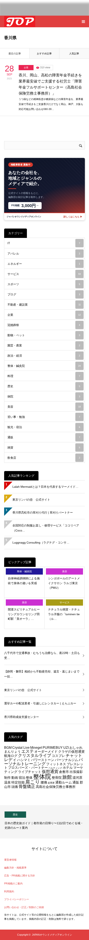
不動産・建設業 (44, 304)
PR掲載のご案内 (13, 883)
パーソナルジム (66, 760)
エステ (27, 751)
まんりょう (12, 751)
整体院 (42, 776)
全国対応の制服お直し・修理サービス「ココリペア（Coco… (45, 528)
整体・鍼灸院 (44, 366)
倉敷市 (64, 772)
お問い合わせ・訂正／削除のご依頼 (24, 907)
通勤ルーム (63, 782)
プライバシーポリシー (16, 899)
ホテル (68, 767)
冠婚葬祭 (43, 325)
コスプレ (58, 756)
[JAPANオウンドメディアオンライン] (19, 21)
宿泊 (22, 777)
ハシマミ (23, 760)
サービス (44, 274)
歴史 (43, 386)
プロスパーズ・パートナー (28, 767)
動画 (14, 777)
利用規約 (9, 891)
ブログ (43, 294)
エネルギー (43, 263)
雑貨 (43, 447)
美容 (44, 406)
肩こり (32, 782)
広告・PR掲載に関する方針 (19, 875)
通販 (43, 437)
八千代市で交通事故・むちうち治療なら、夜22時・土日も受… (42, 655)
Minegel (36, 747)
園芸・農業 (43, 345)
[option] (44, 821)
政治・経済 (43, 355)
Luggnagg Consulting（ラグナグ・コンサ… (40, 542)
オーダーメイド (46, 751)
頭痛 (14, 787)
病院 (43, 396)
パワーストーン (42, 760)
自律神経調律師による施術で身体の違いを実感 (24, 581)
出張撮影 (76, 772)
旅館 (67, 777)
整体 (29, 777)
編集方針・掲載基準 (15, 867)
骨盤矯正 (27, 786)
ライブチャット (29, 772)
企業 (26, 67)
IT (43, 243)
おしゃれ (76, 747)
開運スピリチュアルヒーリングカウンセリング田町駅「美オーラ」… (24, 614)
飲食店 (43, 457)
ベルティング (55, 768)
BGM (8, 747)
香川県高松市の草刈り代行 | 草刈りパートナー (42, 512)
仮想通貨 (50, 771)
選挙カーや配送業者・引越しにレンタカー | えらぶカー (40, 703)
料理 (43, 376)
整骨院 (57, 777)
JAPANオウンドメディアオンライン (52, 934)
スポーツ (43, 284)
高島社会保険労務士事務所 (56, 787)
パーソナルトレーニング (43, 761)
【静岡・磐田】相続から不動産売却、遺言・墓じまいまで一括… (41, 674)
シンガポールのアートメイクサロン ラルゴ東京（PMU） (64, 583)
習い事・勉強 (43, 417)
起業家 (51, 782)
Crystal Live (21, 747)
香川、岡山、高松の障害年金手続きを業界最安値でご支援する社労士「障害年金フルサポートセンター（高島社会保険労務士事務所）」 (50, 84)
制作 (7, 777)
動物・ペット (43, 335)
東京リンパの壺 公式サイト (31, 499)
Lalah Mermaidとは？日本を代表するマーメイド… (45, 486)
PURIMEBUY (53, 747)
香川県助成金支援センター (21, 717)
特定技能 (18, 782)
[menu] (83, 21)
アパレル (43, 253)
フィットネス (56, 764)
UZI (66, 747)
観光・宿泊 (43, 427)
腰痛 (44, 782)
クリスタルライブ (34, 755)
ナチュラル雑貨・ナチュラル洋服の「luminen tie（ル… (64, 614)
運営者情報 (10, 859)
